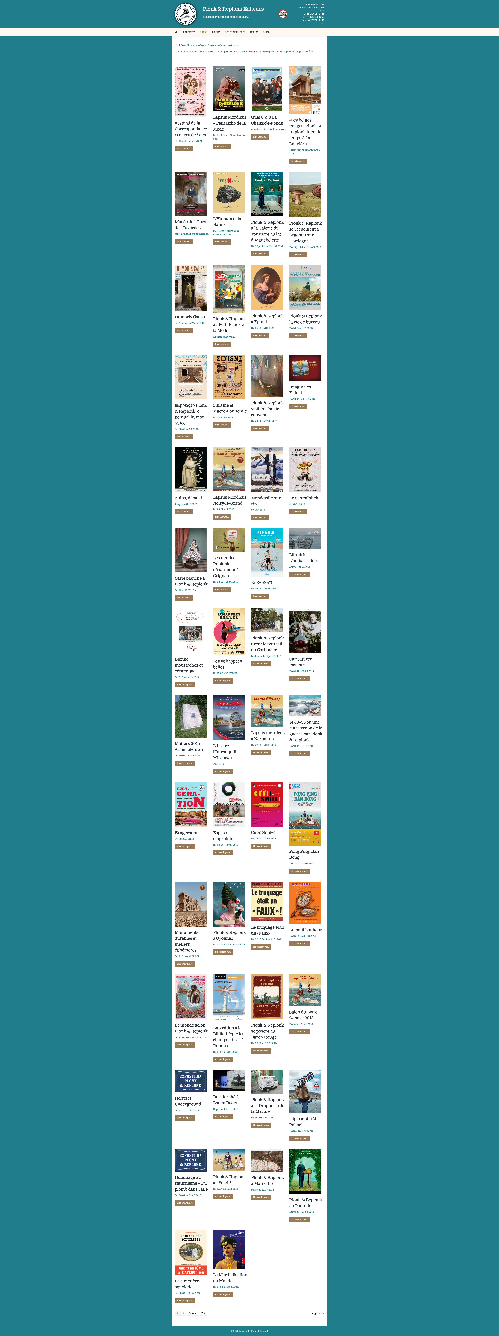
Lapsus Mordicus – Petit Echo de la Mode (230, 123)
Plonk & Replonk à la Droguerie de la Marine (267, 1105)
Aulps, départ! (188, 498)
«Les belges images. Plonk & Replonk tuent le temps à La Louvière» (305, 132)
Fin (203, 1313)
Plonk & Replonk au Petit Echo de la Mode (229, 324)
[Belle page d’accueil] (176, 32)
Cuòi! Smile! (263, 832)
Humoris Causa (190, 317)
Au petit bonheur (305, 930)
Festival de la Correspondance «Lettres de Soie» (191, 129)
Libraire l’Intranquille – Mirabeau (227, 752)
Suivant (193, 1313)
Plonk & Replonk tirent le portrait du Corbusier (267, 644)
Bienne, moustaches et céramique (189, 665)
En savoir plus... (299, 574)
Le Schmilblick (303, 498)
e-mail (321, 23)
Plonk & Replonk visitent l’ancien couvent (267, 409)
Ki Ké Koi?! (261, 582)
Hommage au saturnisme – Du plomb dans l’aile (191, 1183)
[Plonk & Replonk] (185, 14)
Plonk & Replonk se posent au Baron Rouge (267, 1031)
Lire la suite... (184, 148)
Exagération (187, 833)
